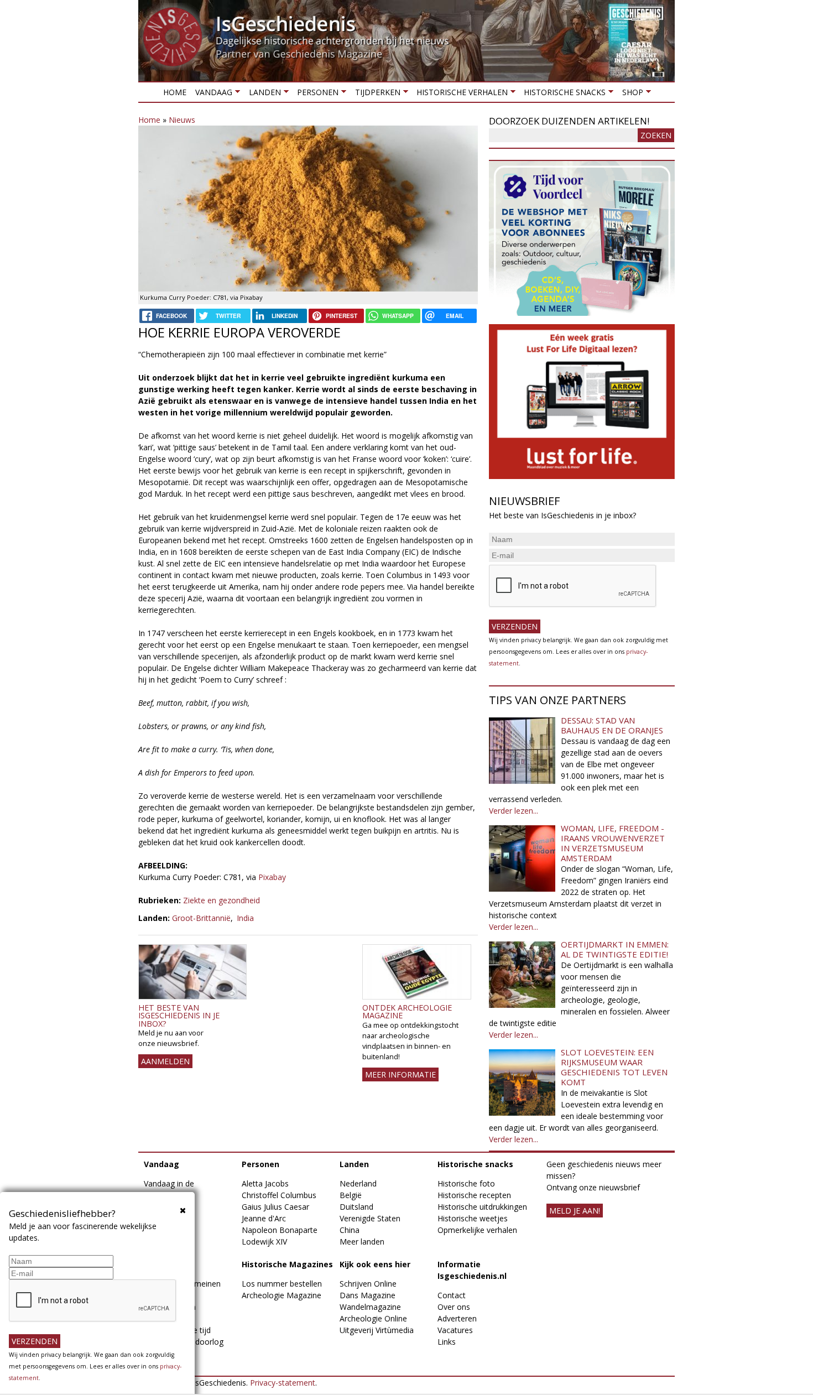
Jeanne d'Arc (264, 1218)
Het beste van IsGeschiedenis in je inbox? (179, 1015)
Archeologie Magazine (281, 1295)
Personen (315, 94)
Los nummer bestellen (282, 1283)
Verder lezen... (513, 810)
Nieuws (182, 120)
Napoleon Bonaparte (279, 1230)
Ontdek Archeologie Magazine (407, 1011)
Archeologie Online (373, 1318)
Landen (262, 94)
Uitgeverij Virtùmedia (377, 1330)
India (245, 918)
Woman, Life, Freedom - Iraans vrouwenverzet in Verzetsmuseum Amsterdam (613, 843)
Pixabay (272, 877)
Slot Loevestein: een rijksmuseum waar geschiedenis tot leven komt (614, 1067)
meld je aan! (574, 1210)
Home (174, 92)
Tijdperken (375, 94)
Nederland (358, 1183)
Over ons (453, 1307)
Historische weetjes (472, 1218)
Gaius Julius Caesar (275, 1206)
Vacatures (455, 1330)
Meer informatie (400, 1074)
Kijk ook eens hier (375, 1264)
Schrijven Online (368, 1283)
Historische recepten (474, 1195)
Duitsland (356, 1206)
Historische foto (466, 1183)
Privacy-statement (282, 1382)
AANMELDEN (165, 1061)
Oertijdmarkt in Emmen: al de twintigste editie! (615, 949)
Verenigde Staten (370, 1218)
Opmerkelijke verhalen (477, 1230)
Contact (451, 1295)
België (351, 1195)
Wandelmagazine (370, 1307)
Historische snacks (562, 94)
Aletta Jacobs (265, 1183)
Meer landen (362, 1241)
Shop (630, 94)
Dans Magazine (367, 1295)
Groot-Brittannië (201, 918)
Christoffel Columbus (279, 1195)
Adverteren (457, 1318)
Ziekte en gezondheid (221, 900)
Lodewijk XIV (264, 1241)
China (349, 1230)
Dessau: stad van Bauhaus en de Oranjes (612, 725)
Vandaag (211, 94)
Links (446, 1341)
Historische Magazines (287, 1264)
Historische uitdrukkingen (482, 1206)
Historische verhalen (460, 94)
